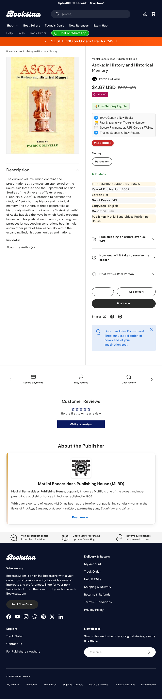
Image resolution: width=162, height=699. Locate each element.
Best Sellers (31, 26)
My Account (92, 564)
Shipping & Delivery (97, 587)
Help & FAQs (92, 579)
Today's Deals (54, 26)
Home (9, 51)
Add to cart (136, 291)
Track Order (37, 33)
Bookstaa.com (22, 676)
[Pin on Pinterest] (120, 317)
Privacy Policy (94, 610)
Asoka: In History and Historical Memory (36, 51)
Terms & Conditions (98, 602)
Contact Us (14, 644)
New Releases (79, 26)
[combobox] (90, 14)
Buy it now (123, 303)
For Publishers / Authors (23, 651)
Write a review (81, 424)
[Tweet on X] (104, 317)
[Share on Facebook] (112, 317)
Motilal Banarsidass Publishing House (114, 59)
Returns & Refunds (97, 595)
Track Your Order (22, 604)
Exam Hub (100, 26)
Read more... (81, 517)
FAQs (21, 33)
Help (9, 33)
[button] (153, 13)
